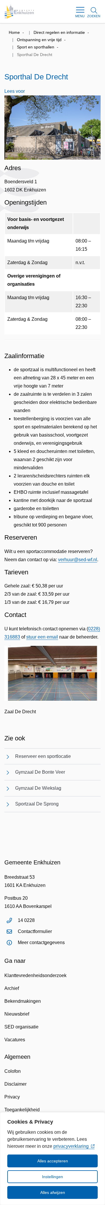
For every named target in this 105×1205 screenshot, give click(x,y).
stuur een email (42, 636)
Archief (11, 988)
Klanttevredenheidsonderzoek (35, 975)
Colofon (12, 1071)
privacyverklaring (71, 1146)
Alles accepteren (52, 1161)
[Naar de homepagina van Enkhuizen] (19, 11)
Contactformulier (35, 931)
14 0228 (26, 920)
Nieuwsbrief (16, 1014)
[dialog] (52, 1158)
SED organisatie (21, 1026)
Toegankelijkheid (22, 1109)
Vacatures (14, 1039)
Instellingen (52, 1176)
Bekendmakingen (22, 1001)
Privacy (12, 1096)
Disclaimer (15, 1084)
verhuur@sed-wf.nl (77, 559)
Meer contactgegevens (41, 942)
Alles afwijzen (52, 1192)
